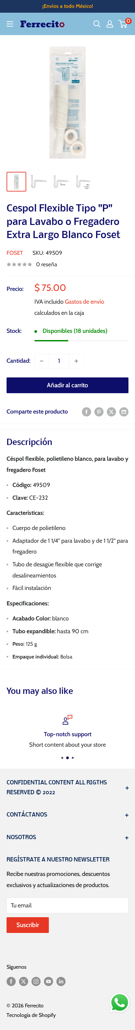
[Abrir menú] (10, 24)
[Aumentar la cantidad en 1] (76, 361)
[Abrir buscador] (97, 24)
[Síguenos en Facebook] (11, 981)
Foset (15, 253)
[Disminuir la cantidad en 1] (41, 361)
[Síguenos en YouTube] (48, 981)
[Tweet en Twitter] (111, 411)
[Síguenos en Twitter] (23, 981)
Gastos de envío (84, 301)
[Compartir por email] (123, 411)
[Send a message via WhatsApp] (120, 1003)
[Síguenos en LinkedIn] (61, 981)
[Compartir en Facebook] (86, 411)
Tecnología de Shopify (31, 1015)
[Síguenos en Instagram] (36, 981)
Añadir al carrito (67, 385)
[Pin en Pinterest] (99, 411)
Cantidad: (18, 360)
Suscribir (27, 925)
